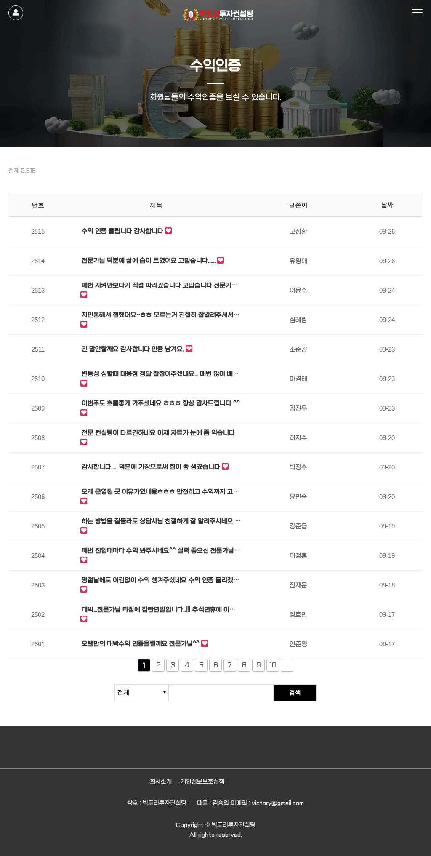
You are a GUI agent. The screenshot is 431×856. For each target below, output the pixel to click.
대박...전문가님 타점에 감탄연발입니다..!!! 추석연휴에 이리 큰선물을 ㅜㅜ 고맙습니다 (158, 610)
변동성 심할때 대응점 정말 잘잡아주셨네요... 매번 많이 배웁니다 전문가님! (160, 374)
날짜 (387, 205)
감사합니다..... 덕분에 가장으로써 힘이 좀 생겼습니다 (151, 467)
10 (273, 665)
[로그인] (15, 12)
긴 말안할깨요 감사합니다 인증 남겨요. (133, 349)
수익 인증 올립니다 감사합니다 (122, 231)
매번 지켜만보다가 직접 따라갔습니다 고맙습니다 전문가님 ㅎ (159, 286)
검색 (295, 692)
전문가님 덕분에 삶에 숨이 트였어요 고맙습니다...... (149, 260)
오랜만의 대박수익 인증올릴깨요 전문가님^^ (141, 644)
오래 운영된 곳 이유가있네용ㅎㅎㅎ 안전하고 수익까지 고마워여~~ (160, 492)
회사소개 (161, 781)
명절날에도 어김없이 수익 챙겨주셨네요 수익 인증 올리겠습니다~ (160, 580)
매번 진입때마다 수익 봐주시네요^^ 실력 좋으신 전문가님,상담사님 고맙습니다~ (161, 551)
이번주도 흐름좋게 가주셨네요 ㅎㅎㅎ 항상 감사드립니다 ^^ (161, 403)
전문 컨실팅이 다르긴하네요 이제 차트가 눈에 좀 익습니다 (158, 433)
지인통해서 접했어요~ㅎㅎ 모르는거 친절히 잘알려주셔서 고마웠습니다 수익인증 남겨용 (161, 315)
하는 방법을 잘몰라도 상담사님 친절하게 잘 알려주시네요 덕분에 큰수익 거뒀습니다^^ (161, 521)
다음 (287, 665)
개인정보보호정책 (202, 781)
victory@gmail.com (278, 803)
